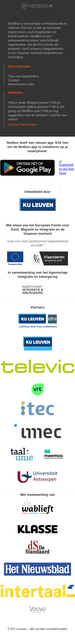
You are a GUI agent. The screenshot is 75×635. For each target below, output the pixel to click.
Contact (13, 80)
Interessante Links (21, 84)
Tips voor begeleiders (23, 76)
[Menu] (50, 6)
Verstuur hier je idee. (22, 124)
